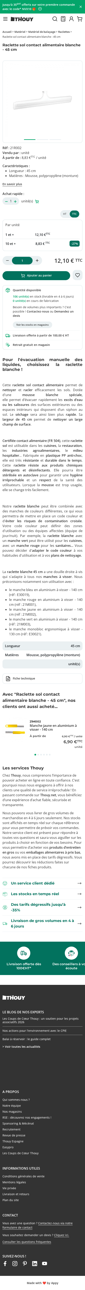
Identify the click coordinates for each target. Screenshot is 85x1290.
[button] (5, 19)
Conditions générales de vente (23, 1176)
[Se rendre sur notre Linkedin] (34, 1263)
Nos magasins (12, 1111)
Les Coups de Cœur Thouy (20, 1153)
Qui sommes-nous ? (16, 1100)
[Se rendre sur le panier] (80, 19)
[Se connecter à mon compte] (71, 19)
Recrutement (11, 1129)
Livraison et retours (15, 1194)
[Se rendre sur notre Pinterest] (24, 1263)
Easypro (7, 1147)
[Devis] (63, 19)
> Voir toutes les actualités (21, 1047)
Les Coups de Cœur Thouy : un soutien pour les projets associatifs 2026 (40, 1020)
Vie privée (9, 1188)
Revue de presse (13, 1135)
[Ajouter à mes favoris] (78, 275)
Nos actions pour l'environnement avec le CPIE (34, 1031)
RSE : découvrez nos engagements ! (26, 1117)
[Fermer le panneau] (81, 7)
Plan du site (10, 1200)
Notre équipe (11, 1106)
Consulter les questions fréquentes (26, 1242)
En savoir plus (12, 184)
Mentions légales (14, 1182)
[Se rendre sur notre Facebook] (4, 1263)
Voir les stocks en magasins (32, 324)
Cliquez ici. (61, 1235)
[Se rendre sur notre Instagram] (14, 1263)
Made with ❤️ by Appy (42, 1283)
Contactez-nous (38, 311)
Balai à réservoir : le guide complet (26, 1039)
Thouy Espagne (13, 1141)
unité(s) (27, 201)
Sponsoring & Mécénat (18, 1123)
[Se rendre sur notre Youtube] (44, 1263)
